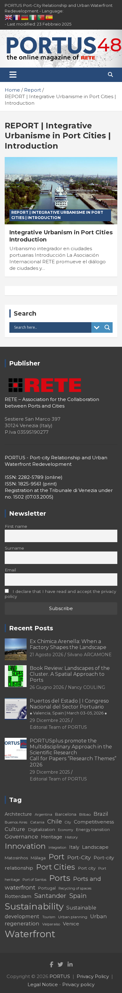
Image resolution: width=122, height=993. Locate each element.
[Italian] (33, 17)
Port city (86, 868)
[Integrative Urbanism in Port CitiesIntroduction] (61, 190)
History (71, 837)
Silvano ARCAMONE (89, 654)
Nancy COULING (86, 687)
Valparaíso (51, 924)
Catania (37, 822)
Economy (65, 830)
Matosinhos (16, 857)
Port (56, 856)
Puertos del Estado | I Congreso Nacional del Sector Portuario (69, 706)
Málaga (38, 857)
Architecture (18, 814)
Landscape (95, 847)
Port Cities (55, 866)
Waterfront (30, 934)
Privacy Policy (93, 976)
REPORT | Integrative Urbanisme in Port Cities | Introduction (57, 215)
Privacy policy (78, 984)
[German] (25, 17)
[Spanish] (49, 17)
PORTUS (59, 976)
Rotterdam (18, 896)
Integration (57, 848)
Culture (15, 829)
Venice (71, 924)
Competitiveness (94, 822)
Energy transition (93, 829)
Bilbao (85, 814)
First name (16, 526)
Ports (59, 878)
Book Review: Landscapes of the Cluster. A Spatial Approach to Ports (70, 674)
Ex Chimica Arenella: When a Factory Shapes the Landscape (68, 644)
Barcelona (65, 814)
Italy (74, 847)
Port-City (79, 857)
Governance (21, 836)
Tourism (48, 917)
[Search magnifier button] (107, 327)
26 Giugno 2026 (47, 687)
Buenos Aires (16, 822)
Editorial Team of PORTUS (58, 727)
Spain (78, 896)
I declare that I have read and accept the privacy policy (60, 594)
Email (10, 569)
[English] (9, 17)
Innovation (25, 846)
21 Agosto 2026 (46, 654)
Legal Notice (43, 984)
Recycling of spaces (74, 888)
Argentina (43, 814)
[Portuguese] (41, 17)
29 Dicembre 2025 (50, 720)
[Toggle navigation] (13, 75)
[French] (17, 17)
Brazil (101, 813)
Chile (54, 821)
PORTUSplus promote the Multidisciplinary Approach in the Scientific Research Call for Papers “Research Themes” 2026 (73, 753)
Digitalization (41, 829)
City (68, 822)
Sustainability (34, 906)
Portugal (47, 888)
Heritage (51, 837)
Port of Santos (34, 879)
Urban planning (72, 916)
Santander (50, 896)
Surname (14, 548)
